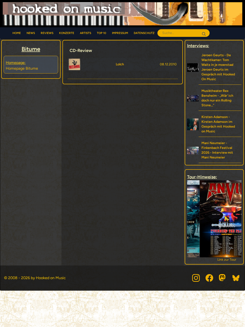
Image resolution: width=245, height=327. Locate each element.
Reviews (47, 33)
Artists (85, 33)
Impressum (120, 33)
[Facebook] (209, 278)
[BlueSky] (236, 278)
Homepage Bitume (22, 68)
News (31, 33)
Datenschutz (144, 33)
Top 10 (101, 33)
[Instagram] (196, 278)
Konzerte (66, 33)
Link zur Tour (214, 260)
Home (16, 33)
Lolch (120, 64)
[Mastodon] (223, 278)
